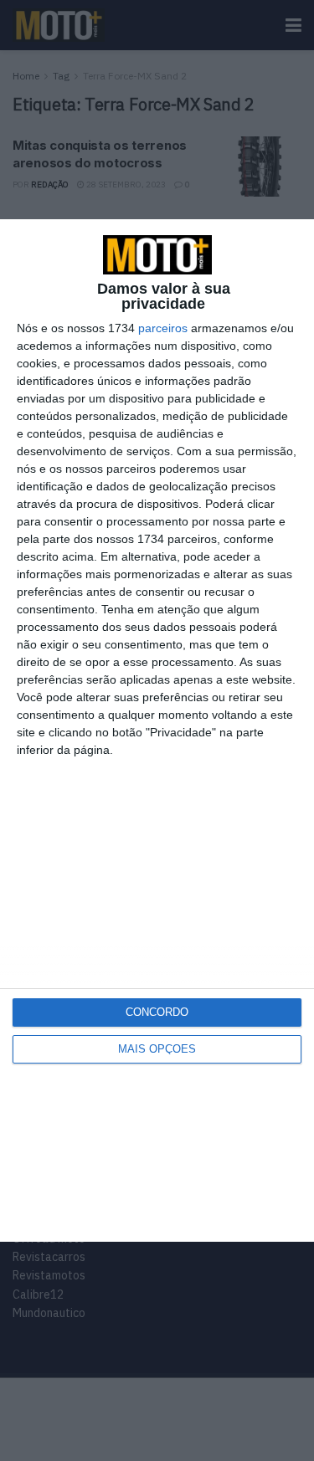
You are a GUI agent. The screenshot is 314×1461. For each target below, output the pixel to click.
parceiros (163, 328)
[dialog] (157, 730)
